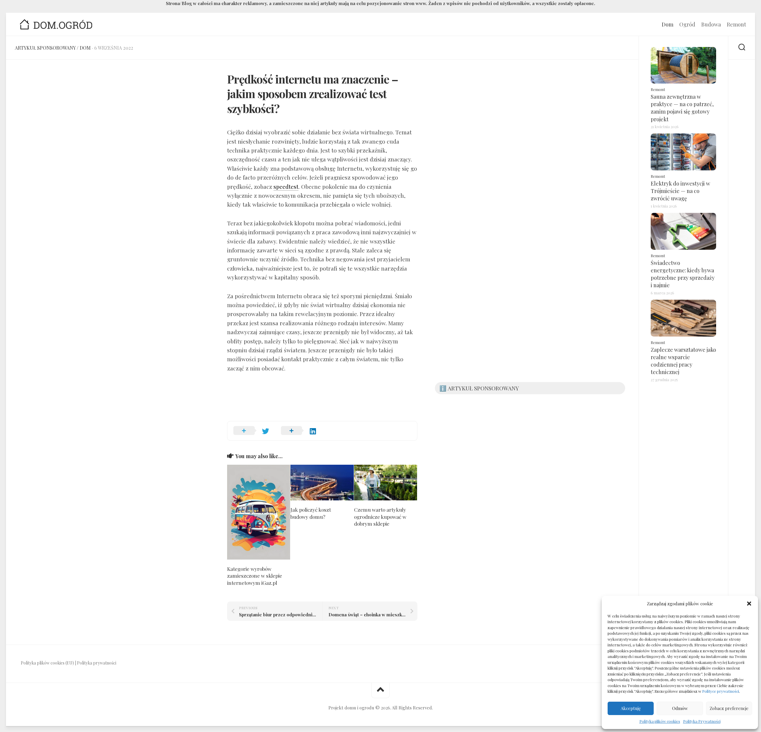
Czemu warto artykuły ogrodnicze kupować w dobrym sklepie (380, 516)
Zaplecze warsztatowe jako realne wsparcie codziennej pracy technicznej (683, 361)
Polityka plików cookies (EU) (47, 663)
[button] (749, 604)
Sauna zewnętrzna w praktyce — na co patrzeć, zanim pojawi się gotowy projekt (682, 108)
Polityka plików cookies (659, 721)
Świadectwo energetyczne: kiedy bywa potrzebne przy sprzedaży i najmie (683, 274)
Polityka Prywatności (702, 721)
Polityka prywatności (96, 663)
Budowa (711, 24)
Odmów (680, 708)
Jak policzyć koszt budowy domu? (310, 513)
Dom (667, 24)
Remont (736, 24)
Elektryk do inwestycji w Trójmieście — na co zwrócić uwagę (680, 191)
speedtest (285, 186)
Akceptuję (631, 708)
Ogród (687, 24)
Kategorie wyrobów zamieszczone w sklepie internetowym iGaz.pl (254, 576)
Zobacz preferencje (729, 708)
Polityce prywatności (720, 691)
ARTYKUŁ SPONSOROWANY (45, 48)
